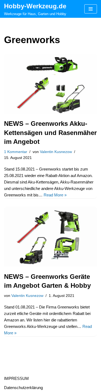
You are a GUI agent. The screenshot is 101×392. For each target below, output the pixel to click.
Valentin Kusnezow (56, 152)
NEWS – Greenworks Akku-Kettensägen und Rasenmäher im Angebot (50, 132)
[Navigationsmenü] (90, 8)
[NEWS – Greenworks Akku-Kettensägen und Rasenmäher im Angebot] (50, 84)
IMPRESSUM (16, 378)
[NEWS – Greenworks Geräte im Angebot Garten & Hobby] (50, 237)
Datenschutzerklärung (23, 387)
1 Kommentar (15, 152)
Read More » (55, 195)
